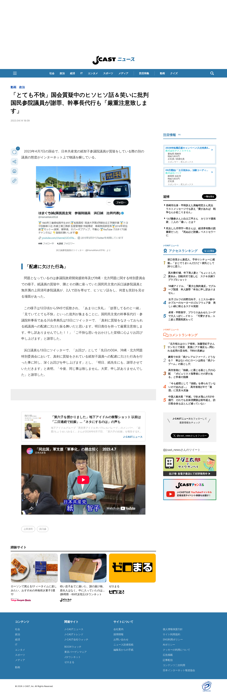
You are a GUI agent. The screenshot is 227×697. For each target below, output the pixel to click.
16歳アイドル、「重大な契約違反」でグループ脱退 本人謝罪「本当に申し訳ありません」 (192, 289)
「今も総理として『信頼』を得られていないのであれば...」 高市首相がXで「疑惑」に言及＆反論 (192, 387)
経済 (72, 73)
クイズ (174, 73)
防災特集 (144, 73)
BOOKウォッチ (72, 646)
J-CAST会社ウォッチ (76, 639)
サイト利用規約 (171, 634)
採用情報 (118, 634)
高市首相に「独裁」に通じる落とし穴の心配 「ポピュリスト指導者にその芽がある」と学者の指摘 (191, 373)
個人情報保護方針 (173, 629)
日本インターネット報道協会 (179, 670)
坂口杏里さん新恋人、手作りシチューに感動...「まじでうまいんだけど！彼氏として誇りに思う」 (191, 263)
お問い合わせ (121, 639)
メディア (123, 73)
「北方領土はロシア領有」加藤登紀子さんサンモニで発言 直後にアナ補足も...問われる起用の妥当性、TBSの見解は (191, 347)
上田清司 (28, 528)
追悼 (166, 196)
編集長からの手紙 (123, 649)
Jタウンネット (72, 656)
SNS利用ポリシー (173, 639)
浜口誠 (42, 528)
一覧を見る (209, 196)
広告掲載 (168, 654)
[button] (15, 73)
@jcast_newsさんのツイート (181, 450)
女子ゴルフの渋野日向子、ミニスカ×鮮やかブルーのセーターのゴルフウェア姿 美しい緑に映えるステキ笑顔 (192, 303)
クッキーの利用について (176, 649)
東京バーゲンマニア (75, 651)
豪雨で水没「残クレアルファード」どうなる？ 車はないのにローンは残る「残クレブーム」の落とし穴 (191, 360)
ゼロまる (69, 662)
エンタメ (93, 73)
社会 (51, 73)
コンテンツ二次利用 (174, 665)
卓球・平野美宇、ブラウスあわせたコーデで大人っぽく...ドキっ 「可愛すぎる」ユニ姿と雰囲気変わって (191, 316)
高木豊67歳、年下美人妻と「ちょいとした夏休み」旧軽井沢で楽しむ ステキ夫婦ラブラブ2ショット (192, 276)
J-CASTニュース (73, 629)
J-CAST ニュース (113, 60)
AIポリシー (169, 644)
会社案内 (118, 629)
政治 (62, 73)
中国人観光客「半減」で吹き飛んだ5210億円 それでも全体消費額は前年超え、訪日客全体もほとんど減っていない (191, 400)
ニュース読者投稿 (123, 644)
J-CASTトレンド (73, 634)
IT (81, 73)
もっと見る (209, 251)
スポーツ (108, 73)
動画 (162, 73)
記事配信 (168, 659)
